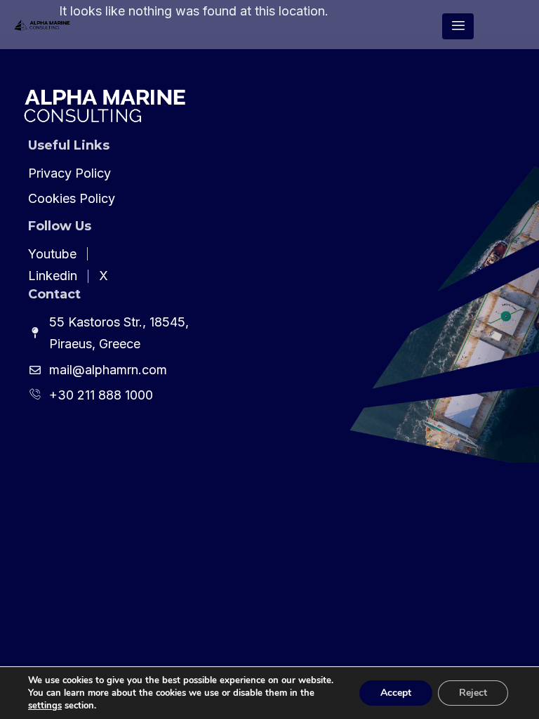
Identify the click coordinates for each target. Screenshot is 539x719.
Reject (473, 692)
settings (45, 705)
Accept (395, 692)
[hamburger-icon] (458, 26)
